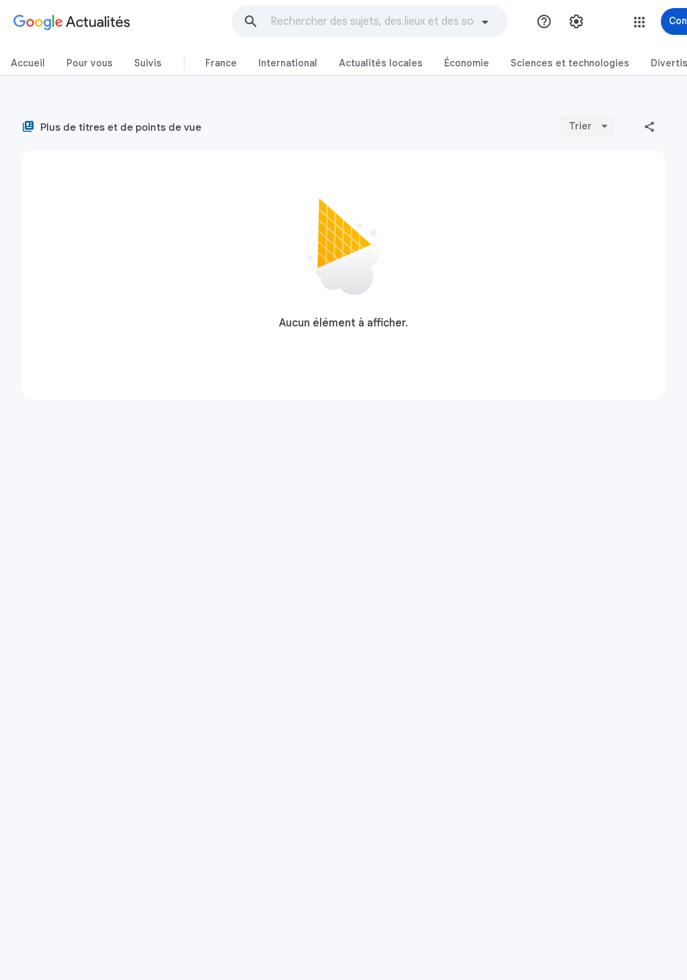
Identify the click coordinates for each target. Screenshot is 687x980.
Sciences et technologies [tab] (570, 63)
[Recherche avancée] (485, 23)
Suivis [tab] (148, 63)
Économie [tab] (466, 63)
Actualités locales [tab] (381, 63)
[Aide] (544, 21)
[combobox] (372, 21)
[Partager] (649, 126)
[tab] (28, 63)
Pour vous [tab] (89, 63)
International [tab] (287, 63)
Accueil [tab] (28, 63)
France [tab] (221, 63)
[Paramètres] (576, 21)
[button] (251, 21)
